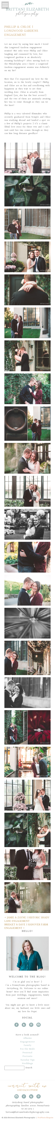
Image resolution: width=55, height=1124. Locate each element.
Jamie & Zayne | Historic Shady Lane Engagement (26, 919)
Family (27, 1045)
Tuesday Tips (27, 1060)
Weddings (27, 1063)
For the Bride (27, 1049)
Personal (27, 1053)
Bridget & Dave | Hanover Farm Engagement (26, 926)
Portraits (27, 1056)
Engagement (27, 1042)
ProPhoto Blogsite (45, 1117)
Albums (27, 1038)
